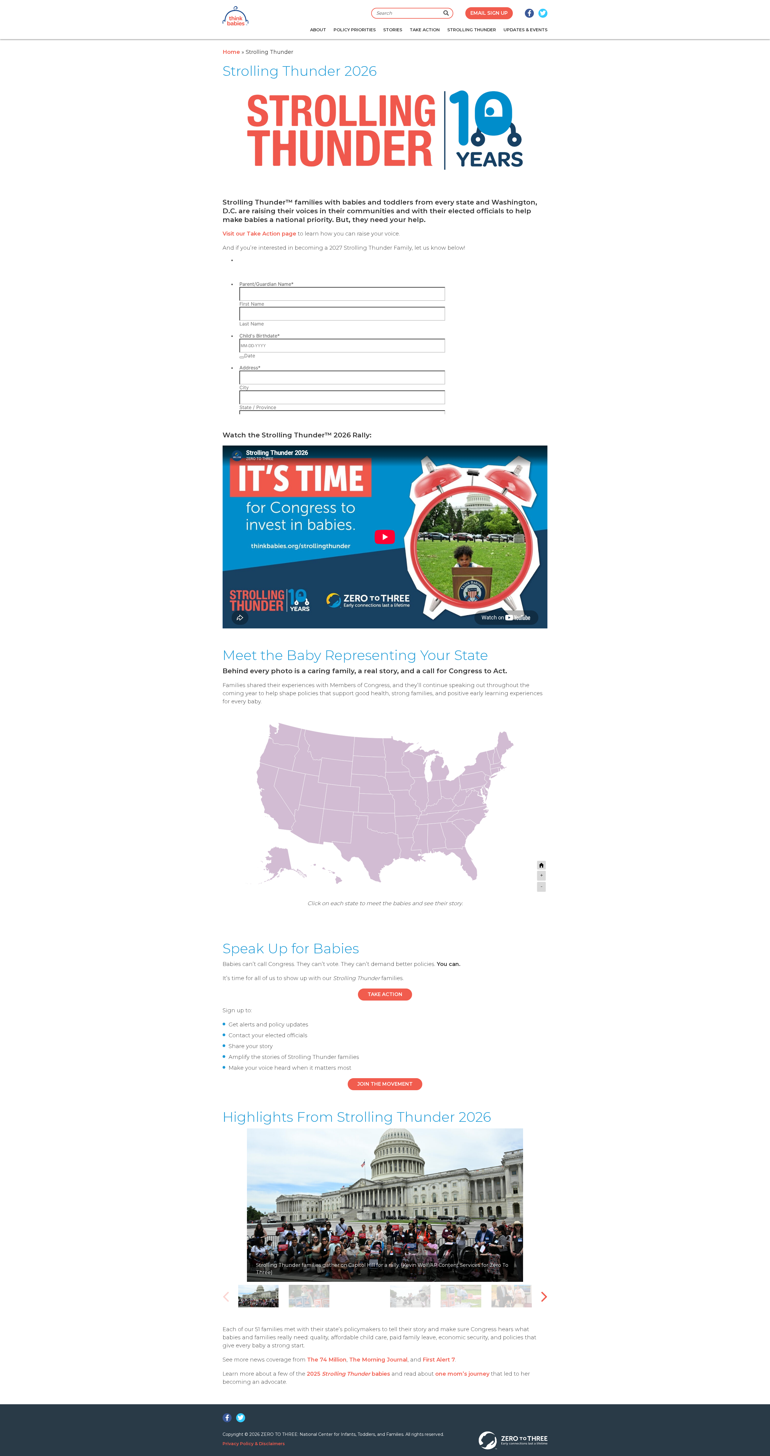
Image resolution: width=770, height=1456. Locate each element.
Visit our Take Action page (259, 233)
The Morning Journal (378, 1359)
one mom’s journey (462, 1374)
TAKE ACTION (385, 994)
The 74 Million (326, 1359)
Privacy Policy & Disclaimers (254, 1443)
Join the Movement (385, 1084)
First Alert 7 (439, 1359)
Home (231, 52)
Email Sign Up (489, 13)
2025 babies (348, 1374)
